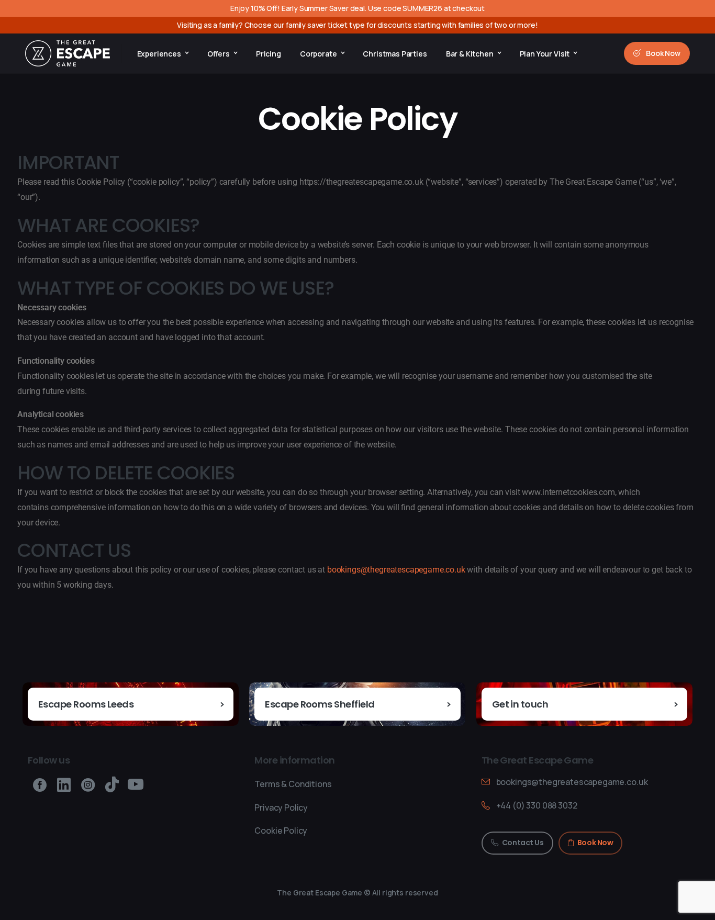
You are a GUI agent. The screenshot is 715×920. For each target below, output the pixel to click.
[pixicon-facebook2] (40, 785)
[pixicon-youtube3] (136, 785)
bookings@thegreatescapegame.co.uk (396, 570)
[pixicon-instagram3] (88, 785)
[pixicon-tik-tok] (112, 785)
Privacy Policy (281, 807)
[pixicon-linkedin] (64, 785)
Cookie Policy (280, 830)
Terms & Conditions (292, 784)
